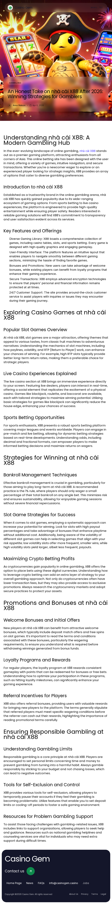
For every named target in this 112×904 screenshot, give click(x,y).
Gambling (15, 83)
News (29, 883)
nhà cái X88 (87, 151)
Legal (103, 894)
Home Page (14, 883)
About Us (73, 894)
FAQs (41, 883)
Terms (94, 894)
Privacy (84, 894)
